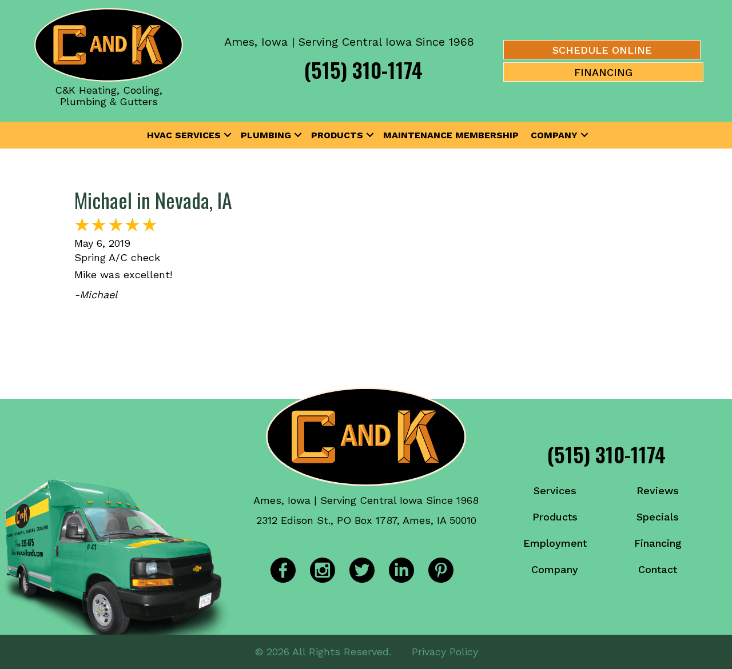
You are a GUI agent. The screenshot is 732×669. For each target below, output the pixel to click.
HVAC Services (184, 135)
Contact (657, 569)
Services (555, 490)
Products (337, 135)
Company (554, 135)
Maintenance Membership (451, 135)
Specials (657, 517)
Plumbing (266, 135)
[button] (227, 135)
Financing (658, 543)
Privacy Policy (445, 652)
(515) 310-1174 (363, 69)
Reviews (657, 490)
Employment (555, 543)
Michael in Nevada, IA (153, 200)
